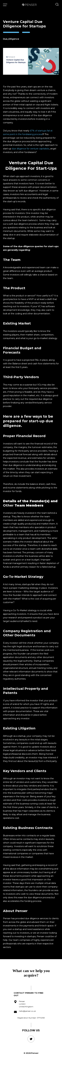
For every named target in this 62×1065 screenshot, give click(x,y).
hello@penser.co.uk (27, 1011)
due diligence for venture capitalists (30, 148)
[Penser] (29, 4)
